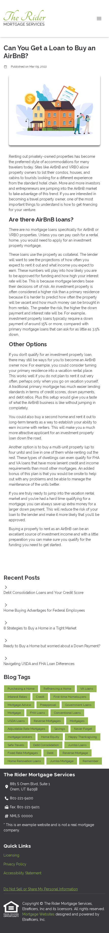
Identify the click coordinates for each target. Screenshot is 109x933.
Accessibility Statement (22, 873)
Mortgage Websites (39, 914)
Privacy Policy (15, 864)
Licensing (11, 855)
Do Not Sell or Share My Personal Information (41, 889)
